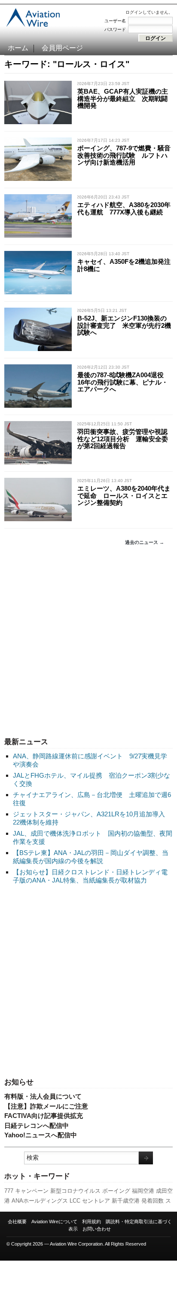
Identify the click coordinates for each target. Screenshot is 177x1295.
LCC (75, 1200)
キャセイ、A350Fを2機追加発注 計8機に (127, 265)
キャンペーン (32, 1191)
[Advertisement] (88, 641)
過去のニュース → (144, 542)
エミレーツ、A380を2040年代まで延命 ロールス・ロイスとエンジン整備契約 (124, 495)
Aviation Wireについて (54, 1221)
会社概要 (17, 1221)
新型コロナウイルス (75, 1191)
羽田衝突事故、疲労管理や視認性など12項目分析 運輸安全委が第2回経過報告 (122, 438)
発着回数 (152, 1200)
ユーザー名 (115, 20)
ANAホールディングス (40, 1200)
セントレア (96, 1200)
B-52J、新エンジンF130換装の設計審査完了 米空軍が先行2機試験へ (124, 325)
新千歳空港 (126, 1200)
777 (8, 1191)
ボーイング (116, 1191)
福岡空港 (143, 1191)
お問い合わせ (96, 1228)
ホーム (18, 48)
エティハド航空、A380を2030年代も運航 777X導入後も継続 (124, 208)
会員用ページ (62, 48)
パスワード (115, 29)
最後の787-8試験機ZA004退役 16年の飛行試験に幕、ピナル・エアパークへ (123, 382)
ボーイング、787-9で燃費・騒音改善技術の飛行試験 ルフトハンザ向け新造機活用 (124, 155)
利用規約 (91, 1221)
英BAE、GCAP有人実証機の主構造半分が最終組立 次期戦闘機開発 (122, 98)
